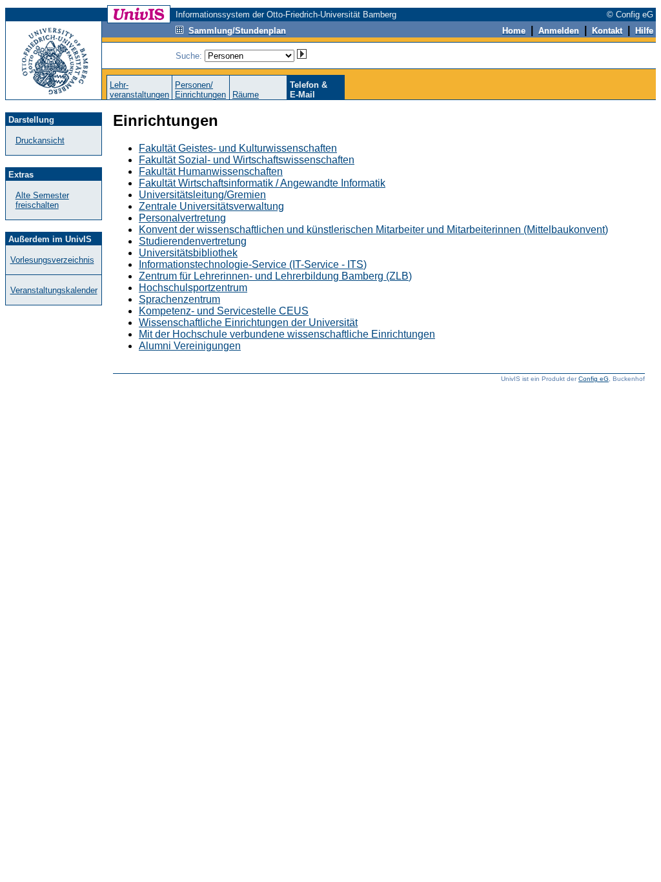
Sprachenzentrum (179, 299)
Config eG (593, 378)
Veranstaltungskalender (53, 290)
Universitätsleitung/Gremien (202, 194)
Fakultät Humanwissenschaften (211, 171)
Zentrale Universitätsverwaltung (211, 206)
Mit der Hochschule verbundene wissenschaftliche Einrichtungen (287, 334)
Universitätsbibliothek (188, 252)
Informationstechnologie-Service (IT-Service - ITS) (253, 264)
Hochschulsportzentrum (193, 287)
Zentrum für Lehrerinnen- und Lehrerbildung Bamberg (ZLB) (275, 276)
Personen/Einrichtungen (200, 89)
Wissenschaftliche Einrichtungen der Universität (248, 322)
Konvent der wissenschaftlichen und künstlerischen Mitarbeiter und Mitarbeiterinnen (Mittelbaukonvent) (373, 229)
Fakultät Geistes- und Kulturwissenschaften (238, 148)
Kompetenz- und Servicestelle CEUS (224, 310)
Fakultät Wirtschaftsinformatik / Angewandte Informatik (262, 183)
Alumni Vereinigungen (190, 345)
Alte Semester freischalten (42, 200)
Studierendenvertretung (193, 241)
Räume (245, 94)
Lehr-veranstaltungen (139, 89)
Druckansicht (40, 140)
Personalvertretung (182, 217)
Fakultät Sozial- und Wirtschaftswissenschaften (246, 159)
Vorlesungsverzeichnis (52, 260)
